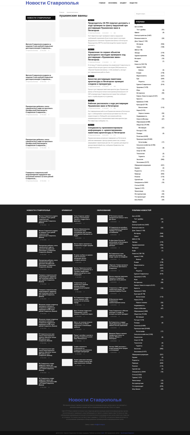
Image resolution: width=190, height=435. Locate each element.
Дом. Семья (139, 41)
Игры (138, 90)
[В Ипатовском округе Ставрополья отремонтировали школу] (102, 302)
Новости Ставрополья (52, 3)
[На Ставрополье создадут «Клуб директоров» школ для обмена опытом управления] (102, 325)
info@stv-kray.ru (99, 424)
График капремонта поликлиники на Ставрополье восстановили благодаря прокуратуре (83, 349)
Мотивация (142, 128)
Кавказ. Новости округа (145, 96)
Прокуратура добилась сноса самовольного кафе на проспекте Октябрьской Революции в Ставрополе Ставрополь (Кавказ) (48, 249)
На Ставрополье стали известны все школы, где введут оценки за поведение (118, 255)
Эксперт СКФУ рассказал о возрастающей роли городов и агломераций (118, 348)
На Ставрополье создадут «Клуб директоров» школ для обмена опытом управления (118, 323)
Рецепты (142, 81)
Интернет (138, 58)
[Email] (159, 3)
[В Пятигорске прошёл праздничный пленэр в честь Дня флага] (102, 218)
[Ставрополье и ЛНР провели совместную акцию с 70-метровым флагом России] (102, 290)
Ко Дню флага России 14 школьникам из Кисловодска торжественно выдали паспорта (118, 243)
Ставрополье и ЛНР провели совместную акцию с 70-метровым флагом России (118, 289)
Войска (141, 70)
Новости (138, 64)
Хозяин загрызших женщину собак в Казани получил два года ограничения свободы (83, 361)
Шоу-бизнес (139, 200)
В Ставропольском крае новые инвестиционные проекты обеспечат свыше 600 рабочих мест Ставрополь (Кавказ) (47, 337)
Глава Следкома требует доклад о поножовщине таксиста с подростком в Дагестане (82, 218)
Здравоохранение (141, 55)
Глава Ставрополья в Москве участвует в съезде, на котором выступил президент (118, 312)
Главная (102, 3)
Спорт (139, 151)
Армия (139, 67)
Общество (133, 3)
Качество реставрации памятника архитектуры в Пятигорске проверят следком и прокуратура (106, 81)
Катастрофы (143, 142)
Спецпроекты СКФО (141, 182)
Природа (138, 174)
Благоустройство (141, 35)
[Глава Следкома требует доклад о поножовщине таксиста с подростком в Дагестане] (67, 218)
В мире (139, 73)
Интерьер (140, 44)
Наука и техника (144, 113)
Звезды (137, 53)
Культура (140, 104)
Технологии (141, 153)
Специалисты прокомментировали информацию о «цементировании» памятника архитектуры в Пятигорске (106, 130)
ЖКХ (136, 50)
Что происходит (140, 197)
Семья (139, 47)
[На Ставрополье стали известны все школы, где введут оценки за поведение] (102, 256)
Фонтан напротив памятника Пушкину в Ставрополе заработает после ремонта (118, 278)
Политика (140, 136)
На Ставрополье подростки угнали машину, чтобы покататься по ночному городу (83, 300)
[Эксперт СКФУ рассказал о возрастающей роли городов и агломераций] (102, 349)
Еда (138, 78)
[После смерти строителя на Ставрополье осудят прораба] (67, 246)
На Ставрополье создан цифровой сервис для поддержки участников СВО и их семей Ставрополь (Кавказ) (48, 367)
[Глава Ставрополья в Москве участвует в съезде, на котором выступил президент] (102, 313)
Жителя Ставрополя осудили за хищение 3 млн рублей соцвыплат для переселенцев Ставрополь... (39, 46)
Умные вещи (139, 191)
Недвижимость (142, 116)
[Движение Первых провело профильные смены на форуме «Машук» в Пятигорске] (102, 336)
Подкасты (138, 171)
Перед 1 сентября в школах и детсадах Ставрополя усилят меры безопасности (83, 336)
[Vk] (161, 3)
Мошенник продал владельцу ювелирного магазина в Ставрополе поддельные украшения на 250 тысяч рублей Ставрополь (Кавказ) (48, 308)
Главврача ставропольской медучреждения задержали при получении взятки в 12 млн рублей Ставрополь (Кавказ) (47, 278)
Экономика (112, 3)
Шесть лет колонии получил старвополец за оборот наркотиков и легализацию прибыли (83, 324)
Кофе (136, 61)
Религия (137, 176)
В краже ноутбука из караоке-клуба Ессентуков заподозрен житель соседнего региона (83, 257)
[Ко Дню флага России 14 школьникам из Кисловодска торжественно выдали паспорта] (102, 243)
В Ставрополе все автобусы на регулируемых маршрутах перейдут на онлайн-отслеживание (118, 230)
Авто (136, 27)
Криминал (140, 102)
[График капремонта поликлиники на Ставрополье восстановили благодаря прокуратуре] (67, 349)
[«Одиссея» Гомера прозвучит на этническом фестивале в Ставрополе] (102, 267)
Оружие (137, 168)
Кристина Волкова (95, 33)
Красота (139, 99)
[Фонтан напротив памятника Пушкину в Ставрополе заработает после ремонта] (102, 279)
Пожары (139, 133)
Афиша (137, 32)
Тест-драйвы (141, 29)
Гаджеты (142, 156)
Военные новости (141, 38)
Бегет (103, 433)
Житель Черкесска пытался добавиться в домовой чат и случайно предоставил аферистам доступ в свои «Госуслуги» (83, 271)
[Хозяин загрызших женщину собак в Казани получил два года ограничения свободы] (67, 362)
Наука (139, 110)
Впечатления (143, 107)
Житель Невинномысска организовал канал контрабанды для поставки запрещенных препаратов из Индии (83, 232)
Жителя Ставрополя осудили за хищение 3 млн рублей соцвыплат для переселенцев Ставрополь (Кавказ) (48, 219)
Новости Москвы (142, 119)
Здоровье (140, 87)
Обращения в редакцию (143, 165)
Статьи (137, 185)
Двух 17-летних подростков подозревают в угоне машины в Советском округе (83, 312)
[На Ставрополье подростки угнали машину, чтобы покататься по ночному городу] (67, 300)
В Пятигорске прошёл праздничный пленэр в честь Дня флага (118, 217)
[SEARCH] (162, 14)
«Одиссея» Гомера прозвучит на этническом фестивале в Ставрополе (118, 266)
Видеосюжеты (142, 76)
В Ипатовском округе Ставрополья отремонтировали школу (117, 300)
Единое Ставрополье (144, 84)
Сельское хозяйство (144, 145)
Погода (139, 130)
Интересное (141, 93)
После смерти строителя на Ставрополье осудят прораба (83, 244)
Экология (140, 159)
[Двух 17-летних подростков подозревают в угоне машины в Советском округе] (67, 313)
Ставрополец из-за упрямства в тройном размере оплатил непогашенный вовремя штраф (82, 286)
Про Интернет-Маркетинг (127, 433)
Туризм (137, 188)
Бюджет (123, 3)
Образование (141, 122)
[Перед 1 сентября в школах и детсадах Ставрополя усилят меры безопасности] (67, 338)
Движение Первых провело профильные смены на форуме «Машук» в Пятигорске (118, 336)
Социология (141, 148)
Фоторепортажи (140, 194)
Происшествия (142, 139)
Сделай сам (139, 179)
